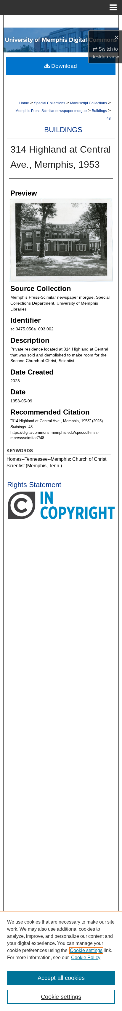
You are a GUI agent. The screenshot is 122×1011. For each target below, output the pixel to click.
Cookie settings (86, 950)
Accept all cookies (61, 978)
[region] (61, 961)
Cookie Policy (85, 957)
